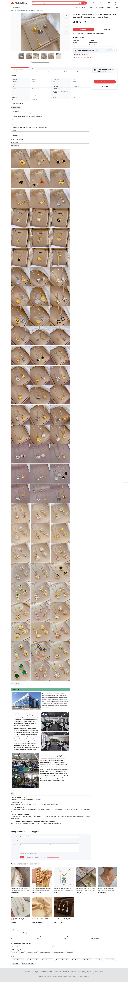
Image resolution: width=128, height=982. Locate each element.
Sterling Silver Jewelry (32, 952)
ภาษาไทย (88, 973)
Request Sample (100, 33)
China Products (35, 971)
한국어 (76, 973)
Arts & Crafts (17, 10)
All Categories (16, 7)
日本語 (80, 973)
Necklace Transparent (59, 952)
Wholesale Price (66, 971)
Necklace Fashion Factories (62, 959)
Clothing (66, 936)
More (12, 966)
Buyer (83, 7)
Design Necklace (75, 959)
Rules (116, 7)
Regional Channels (81, 971)
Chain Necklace (40, 10)
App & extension (99, 7)
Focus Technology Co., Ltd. (54, 976)
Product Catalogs (31, 933)
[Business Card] (115, 75)
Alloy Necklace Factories (47, 959)
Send (22, 857)
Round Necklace (15, 963)
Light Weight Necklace (45, 952)
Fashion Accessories (25, 10)
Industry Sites (73, 971)
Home (12, 10)
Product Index (89, 971)
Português (39, 973)
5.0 (99, 71)
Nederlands (67, 973)
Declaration (79, 976)
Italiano (56, 973)
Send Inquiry (83, 29)
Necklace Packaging (87, 959)
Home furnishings (95, 938)
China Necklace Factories (33, 959)
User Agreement (72, 976)
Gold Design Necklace (110, 959)
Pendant (22, 952)
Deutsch (61, 973)
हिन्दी (84, 973)
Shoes (12, 936)
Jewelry (39, 936)
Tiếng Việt (98, 973)
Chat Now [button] (107, 29)
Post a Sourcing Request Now (52, 857)
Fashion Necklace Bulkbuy (28, 963)
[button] (86, 71)
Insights (101, 971)
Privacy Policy (86, 976)
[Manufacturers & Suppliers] (19, 3)
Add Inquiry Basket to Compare (40, 62)
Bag (38, 938)
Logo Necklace (98, 959)
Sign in (115, 4)
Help (91, 7)
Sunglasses (93, 936)
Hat (65, 938)
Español (34, 973)
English (29, 973)
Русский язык (51, 973)
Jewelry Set (14, 952)
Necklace (33, 10)
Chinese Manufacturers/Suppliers (46, 971)
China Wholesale (58, 971)
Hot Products (27, 971)
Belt (11, 938)
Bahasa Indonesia (105, 973)
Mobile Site (96, 971)
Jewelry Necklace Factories (18, 959)
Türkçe (93, 973)
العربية (72, 973)
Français (44, 973)
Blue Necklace (70, 952)
